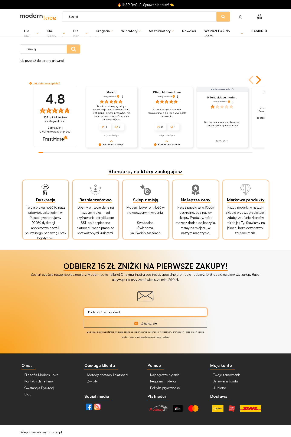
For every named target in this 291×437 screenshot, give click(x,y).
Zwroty (92, 381)
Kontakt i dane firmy (38, 381)
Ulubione (219, 388)
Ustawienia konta (225, 381)
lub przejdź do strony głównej (42, 60)
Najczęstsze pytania (164, 375)
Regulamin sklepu (162, 381)
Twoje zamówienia (226, 375)
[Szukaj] (73, 49)
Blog (27, 394)
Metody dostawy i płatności (107, 375)
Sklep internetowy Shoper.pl (41, 432)
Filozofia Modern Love (40, 375)
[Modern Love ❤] (39, 17)
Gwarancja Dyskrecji (38, 388)
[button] (251, 79)
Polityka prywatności (164, 388)
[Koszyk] (260, 16)
